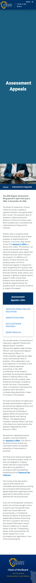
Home (5, 187)
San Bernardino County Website (18, 576)
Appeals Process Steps (15, 317)
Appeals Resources (13, 332)
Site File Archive (18, 573)
